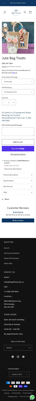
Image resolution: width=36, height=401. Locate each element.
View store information (13, 169)
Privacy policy (27, 393)
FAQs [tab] (5, 192)
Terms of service (25, 396)
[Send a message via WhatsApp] (32, 397)
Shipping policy (13, 396)
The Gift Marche (12, 390)
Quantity (5, 98)
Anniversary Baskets (12, 253)
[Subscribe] (29, 348)
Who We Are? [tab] (8, 186)
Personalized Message (10, 77)
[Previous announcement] (4, 3)
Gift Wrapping (7, 87)
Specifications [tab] (8, 181)
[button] (5, 12)
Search (6, 248)
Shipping (4, 66)
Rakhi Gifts (8, 263)
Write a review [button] (18, 220)
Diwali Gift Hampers (11, 258)
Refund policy (16, 393)
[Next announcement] (32, 3)
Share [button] (7, 199)
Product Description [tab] (10, 175)
